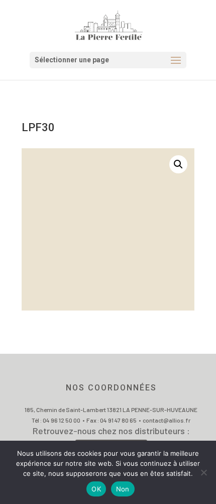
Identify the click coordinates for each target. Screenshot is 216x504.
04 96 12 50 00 (61, 420)
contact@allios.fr (166, 420)
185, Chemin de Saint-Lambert (66, 409)
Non (123, 489)
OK (96, 489)
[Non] (203, 472)
